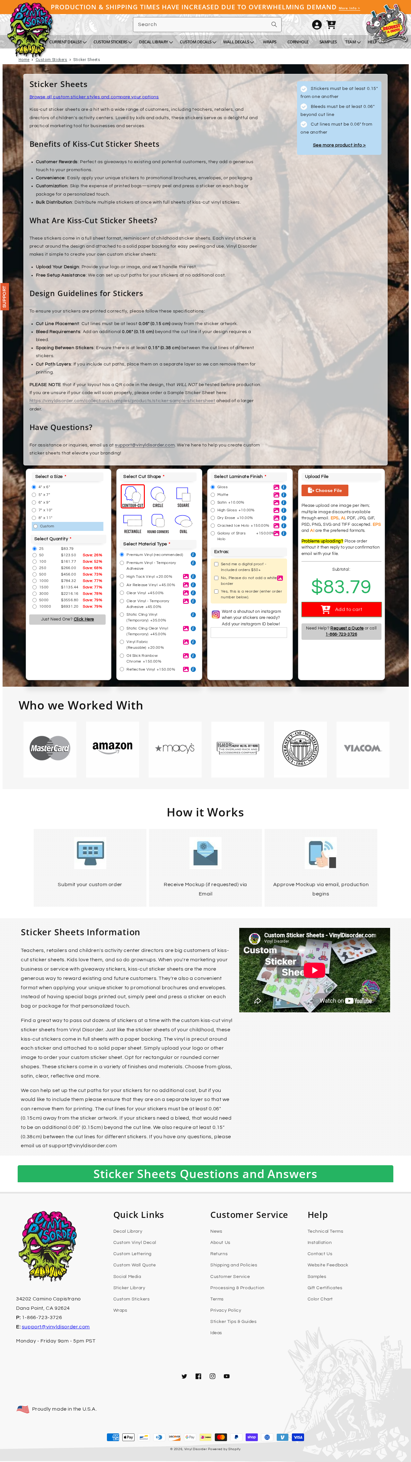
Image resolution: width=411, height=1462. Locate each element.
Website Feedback (328, 1265)
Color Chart (320, 1299)
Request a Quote (346, 628)
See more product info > (339, 145)
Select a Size (49, 476)
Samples (317, 1276)
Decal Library (128, 1231)
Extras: (221, 552)
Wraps (120, 1310)
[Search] (274, 24)
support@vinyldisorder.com (145, 445)
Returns (219, 1254)
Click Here (84, 619)
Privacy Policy (225, 1310)
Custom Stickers (131, 1299)
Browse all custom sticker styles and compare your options (94, 97)
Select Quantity (51, 539)
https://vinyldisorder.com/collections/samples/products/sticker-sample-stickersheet (122, 401)
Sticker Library (129, 1288)
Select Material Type (145, 544)
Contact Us (320, 1254)
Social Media (127, 1276)
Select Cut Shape (142, 476)
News (216, 1231)
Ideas (216, 1333)
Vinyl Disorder (195, 1449)
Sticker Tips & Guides (233, 1321)
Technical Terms (326, 1231)
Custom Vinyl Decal (134, 1242)
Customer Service (230, 1276)
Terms (217, 1299)
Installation (320, 1242)
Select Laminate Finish (238, 476)
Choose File (328, 490)
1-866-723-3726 (341, 634)
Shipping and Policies (234, 1265)
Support (4, 297)
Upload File (317, 476)
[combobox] (207, 24)
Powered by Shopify (224, 1449)
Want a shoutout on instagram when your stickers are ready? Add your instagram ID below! (251, 617)
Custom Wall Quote (134, 1265)
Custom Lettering (132, 1254)
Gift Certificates (325, 1288)
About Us (220, 1242)
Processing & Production (237, 1288)
